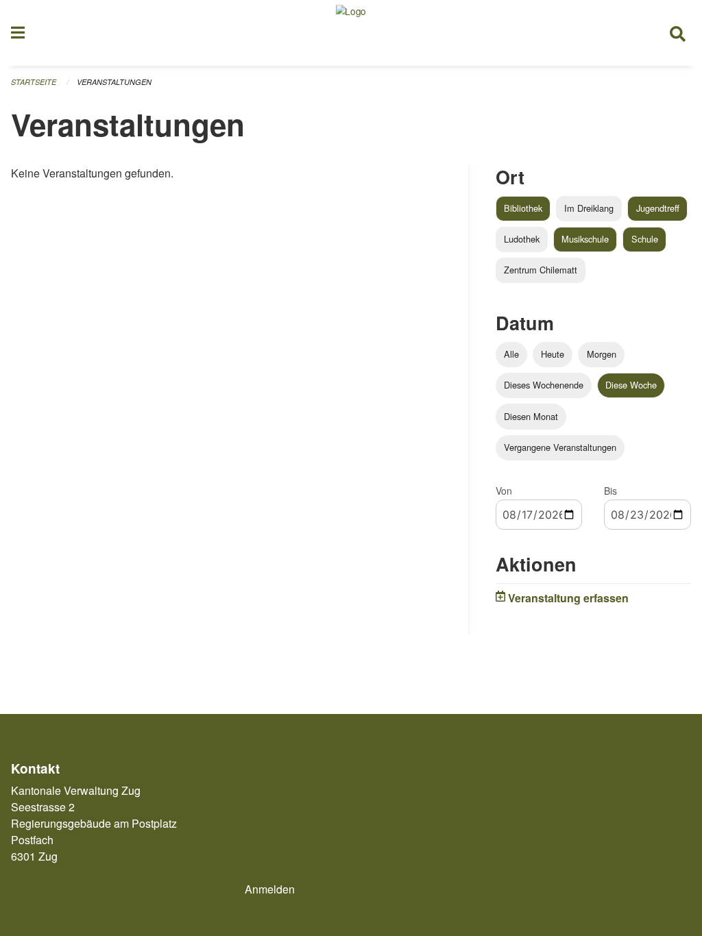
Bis (610, 490)
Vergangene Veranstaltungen (560, 447)
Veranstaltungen (114, 82)
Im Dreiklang (589, 207)
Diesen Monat (531, 416)
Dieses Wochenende (543, 384)
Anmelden (270, 889)
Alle (511, 353)
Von (504, 490)
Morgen (601, 353)
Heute (552, 353)
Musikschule (585, 238)
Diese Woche (631, 384)
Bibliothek (523, 207)
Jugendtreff (657, 207)
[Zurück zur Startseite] (351, 33)
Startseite (33, 82)
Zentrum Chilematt (540, 269)
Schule (644, 238)
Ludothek (522, 238)
